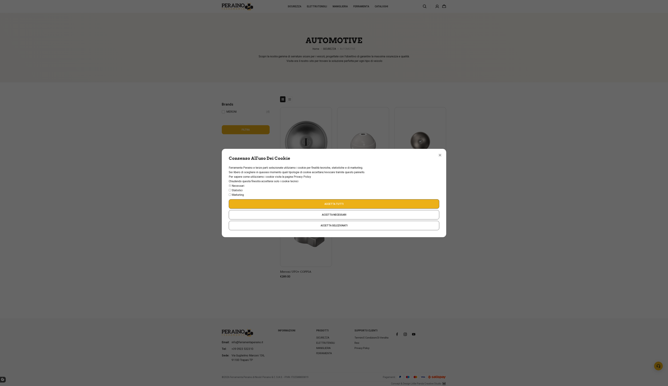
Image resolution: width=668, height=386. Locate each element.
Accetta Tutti (334, 204)
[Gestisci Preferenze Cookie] (2, 380)
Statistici (237, 190)
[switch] (230, 185)
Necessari (238, 185)
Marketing (238, 194)
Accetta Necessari (334, 214)
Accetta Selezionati (334, 225)
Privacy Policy (302, 176)
